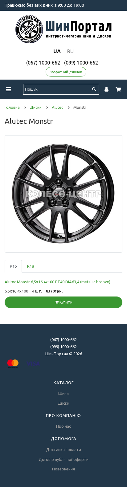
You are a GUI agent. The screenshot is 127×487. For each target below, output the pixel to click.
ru (70, 51)
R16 (13, 266)
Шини (63, 393)
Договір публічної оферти (63, 459)
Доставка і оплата (63, 449)
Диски (63, 403)
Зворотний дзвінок (66, 72)
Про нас (63, 426)
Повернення (63, 469)
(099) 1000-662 (81, 62)
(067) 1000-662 (43, 62)
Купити (65, 302)
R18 (30, 266)
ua (57, 51)
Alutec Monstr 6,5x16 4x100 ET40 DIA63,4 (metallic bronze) (57, 282)
